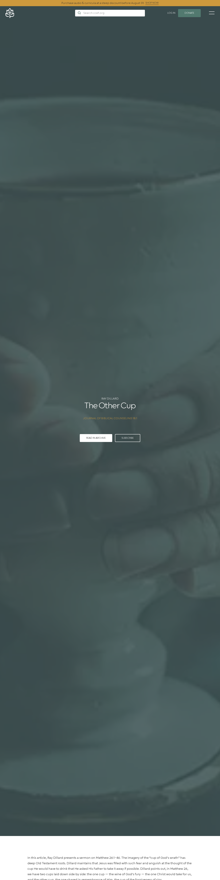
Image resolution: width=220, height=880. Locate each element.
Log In (171, 13)
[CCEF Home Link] (40, 13)
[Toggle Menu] (211, 13)
